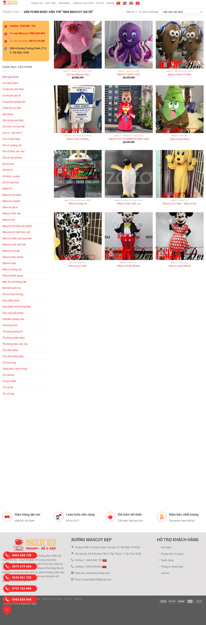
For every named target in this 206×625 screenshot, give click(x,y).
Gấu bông (7, 114)
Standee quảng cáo (13, 319)
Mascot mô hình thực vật (16, 232)
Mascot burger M (78, 203)
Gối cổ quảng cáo (12, 145)
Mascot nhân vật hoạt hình (17, 238)
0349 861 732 (21, 577)
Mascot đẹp (9, 263)
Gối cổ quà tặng (11, 138)
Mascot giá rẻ (10, 207)
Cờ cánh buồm (10, 83)
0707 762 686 (21, 588)
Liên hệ (110, 3)
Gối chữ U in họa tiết (13, 126)
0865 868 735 (21, 555)
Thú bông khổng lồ (12, 331)
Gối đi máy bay (10, 182)
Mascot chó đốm (78, 266)
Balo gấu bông (10, 76)
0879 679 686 (21, 566)
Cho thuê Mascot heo (77, 74)
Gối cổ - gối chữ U (12, 132)
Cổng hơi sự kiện (11, 107)
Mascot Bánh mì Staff (179, 74)
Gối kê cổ (7, 170)
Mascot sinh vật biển (14, 244)
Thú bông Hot (9, 325)
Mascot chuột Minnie (180, 266)
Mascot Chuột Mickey (128, 266)
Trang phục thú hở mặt (14, 368)
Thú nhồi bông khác (13, 356)
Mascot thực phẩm (12, 256)
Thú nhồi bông (10, 350)
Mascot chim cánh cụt (128, 203)
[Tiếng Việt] (138, 3)
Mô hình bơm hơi (11, 287)
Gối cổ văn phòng (12, 157)
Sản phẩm (64, 3)
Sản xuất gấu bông (12, 312)
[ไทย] (131, 3)
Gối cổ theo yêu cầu (13, 151)
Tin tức (100, 3)
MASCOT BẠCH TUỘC (128, 74)
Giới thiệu (50, 3)
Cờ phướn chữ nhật (12, 89)
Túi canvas (8, 375)
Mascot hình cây (11, 213)
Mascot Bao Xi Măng (78, 139)
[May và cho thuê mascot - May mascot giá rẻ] (14, 2)
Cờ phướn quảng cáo (13, 101)
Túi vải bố (7, 387)
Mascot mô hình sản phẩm (17, 225)
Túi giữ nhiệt (9, 381)
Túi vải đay (8, 393)
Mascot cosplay (11, 201)
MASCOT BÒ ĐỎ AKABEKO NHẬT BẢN (129, 139)
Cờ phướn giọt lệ (11, 95)
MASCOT (7, 188)
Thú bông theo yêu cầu (15, 343)
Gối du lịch (8, 163)
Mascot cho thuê (84, 3)
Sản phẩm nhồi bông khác (16, 306)
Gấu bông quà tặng (12, 120)
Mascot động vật (12, 269)
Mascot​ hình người (12, 275)
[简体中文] (118, 3)
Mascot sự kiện (11, 250)
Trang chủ (37, 3)
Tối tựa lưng (9, 362)
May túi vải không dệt (14, 281)
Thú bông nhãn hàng (13, 337)
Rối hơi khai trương (12, 294)
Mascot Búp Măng (179, 139)
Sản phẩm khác (10, 300)
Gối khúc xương (11, 176)
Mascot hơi (8, 219)
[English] (125, 3)
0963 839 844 (21, 599)
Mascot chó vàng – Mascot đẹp (180, 203)
